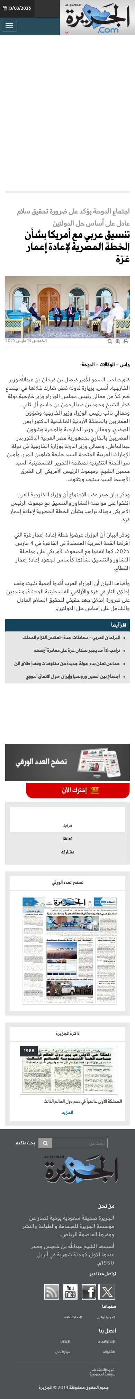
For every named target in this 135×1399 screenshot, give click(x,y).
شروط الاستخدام (103, 1370)
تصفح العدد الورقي (67, 882)
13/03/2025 (19, 9)
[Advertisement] (67, 113)
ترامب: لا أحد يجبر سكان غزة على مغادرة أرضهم (77, 650)
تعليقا (67, 839)
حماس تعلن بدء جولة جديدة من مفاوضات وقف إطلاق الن (67, 663)
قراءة (67, 826)
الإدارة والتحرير (106, 1341)
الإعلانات (65, 1341)
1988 (29, 1051)
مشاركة (67, 852)
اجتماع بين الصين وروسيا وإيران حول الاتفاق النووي (73, 676)
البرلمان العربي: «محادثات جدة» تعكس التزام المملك (71, 637)
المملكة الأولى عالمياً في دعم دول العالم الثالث (83, 1101)
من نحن (106, 1206)
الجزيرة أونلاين (106, 1317)
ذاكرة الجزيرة (68, 1033)
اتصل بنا (107, 1331)
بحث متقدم (25, 1143)
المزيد (67, 1112)
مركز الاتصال (62, 1352)
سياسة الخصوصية (102, 1374)
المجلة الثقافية (73, 1317)
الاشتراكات (109, 1352)
